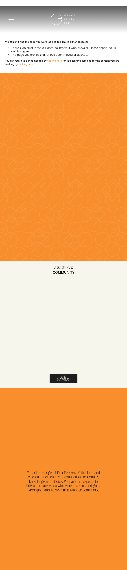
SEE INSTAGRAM (63, 378)
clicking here (54, 60)
